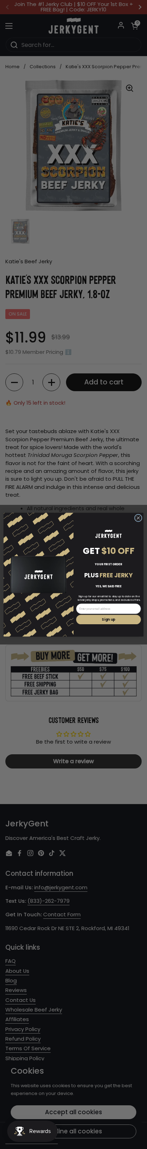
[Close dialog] (138, 518)
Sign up (108, 619)
